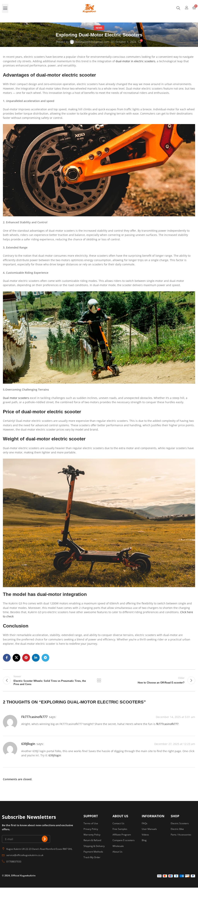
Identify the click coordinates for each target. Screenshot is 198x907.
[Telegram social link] (45, 658)
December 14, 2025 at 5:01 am (175, 717)
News (99, 27)
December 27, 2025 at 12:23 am (174, 744)
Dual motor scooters (16, 398)
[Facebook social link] (7, 658)
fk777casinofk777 (34, 717)
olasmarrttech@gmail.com (92, 42)
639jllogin (28, 744)
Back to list (99, 680)
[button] (5, 8)
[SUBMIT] (45, 839)
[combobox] (184, 8)
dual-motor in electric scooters (135, 61)
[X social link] (16, 658)
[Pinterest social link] (26, 658)
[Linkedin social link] (36, 658)
